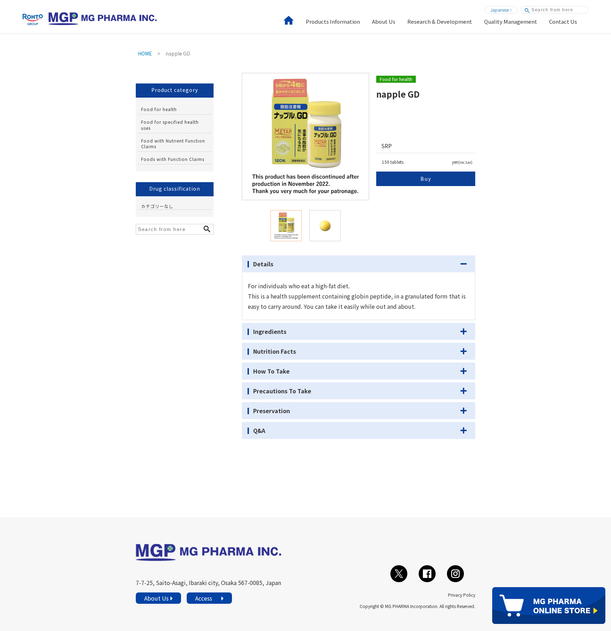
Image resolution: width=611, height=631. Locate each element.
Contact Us (563, 22)
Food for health (159, 109)
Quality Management (510, 22)
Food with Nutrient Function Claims (173, 144)
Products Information (333, 22)
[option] (305, 136)
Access (203, 598)
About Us (383, 22)
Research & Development (439, 22)
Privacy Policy (461, 595)
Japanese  (501, 10)
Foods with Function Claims (172, 159)
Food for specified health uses (170, 125)
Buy (425, 178)
